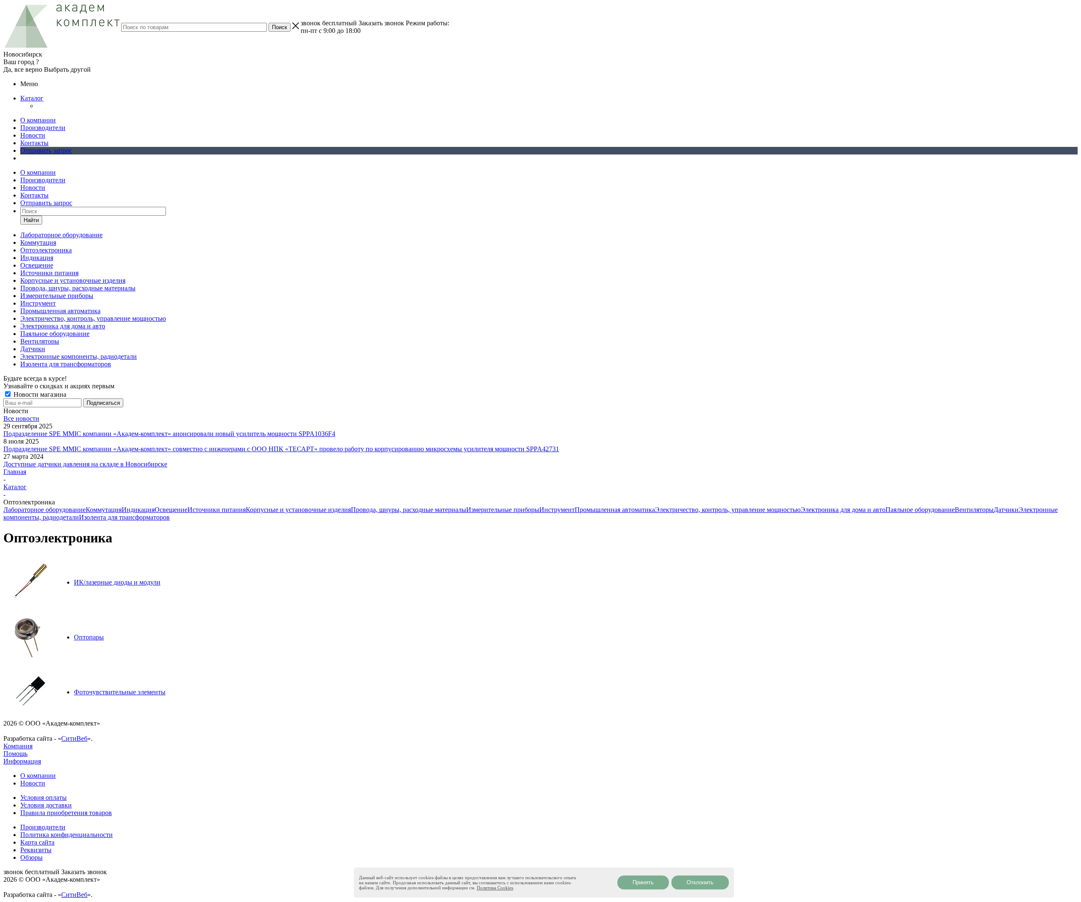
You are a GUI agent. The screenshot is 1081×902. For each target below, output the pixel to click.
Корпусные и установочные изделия (298, 509)
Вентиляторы (974, 509)
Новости (32, 135)
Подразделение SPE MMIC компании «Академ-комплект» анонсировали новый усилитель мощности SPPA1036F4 (169, 433)
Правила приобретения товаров (66, 812)
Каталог (31, 98)
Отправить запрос (46, 150)
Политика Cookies (495, 887)
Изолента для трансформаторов (124, 517)
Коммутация (104, 509)
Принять (643, 882)
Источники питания (216, 509)
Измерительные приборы (502, 509)
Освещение (171, 509)
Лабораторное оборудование (44, 509)
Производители (42, 127)
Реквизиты (36, 849)
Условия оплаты (43, 797)
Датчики (1006, 509)
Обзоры (31, 857)
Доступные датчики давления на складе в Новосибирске (85, 464)
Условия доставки (46, 805)
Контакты (34, 142)
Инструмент (557, 509)
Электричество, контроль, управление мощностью (728, 509)
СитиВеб (74, 738)
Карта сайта (37, 842)
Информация (22, 761)
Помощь (15, 753)
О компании (38, 120)
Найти (31, 220)
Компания (18, 746)
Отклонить (700, 882)
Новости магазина (39, 394)
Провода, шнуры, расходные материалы (408, 509)
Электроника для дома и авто (843, 509)
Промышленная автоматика (615, 509)
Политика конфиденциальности (66, 834)
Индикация (138, 509)
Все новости (21, 418)
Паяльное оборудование (920, 509)
